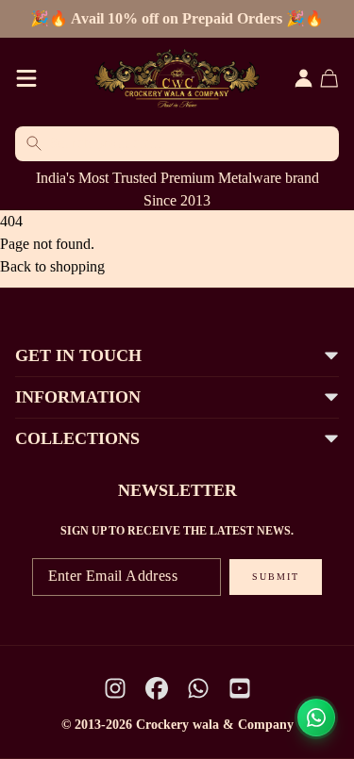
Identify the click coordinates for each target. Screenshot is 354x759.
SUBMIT (275, 576)
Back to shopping (52, 266)
